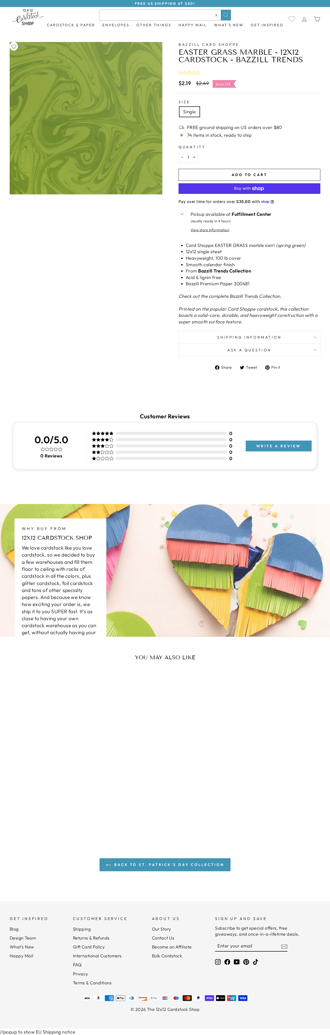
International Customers (97, 956)
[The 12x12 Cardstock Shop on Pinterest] (246, 962)
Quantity (192, 147)
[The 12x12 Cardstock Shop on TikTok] (255, 962)
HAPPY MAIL (193, 25)
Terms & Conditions (92, 983)
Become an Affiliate (172, 947)
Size (184, 102)
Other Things (153, 25)
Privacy (80, 974)
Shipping (82, 929)
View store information (210, 230)
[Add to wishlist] (14, 46)
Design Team (23, 938)
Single (189, 112)
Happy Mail (21, 956)
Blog (14, 929)
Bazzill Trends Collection (255, 296)
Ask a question (249, 350)
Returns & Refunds (91, 938)
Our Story (161, 929)
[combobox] (165, 15)
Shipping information (249, 337)
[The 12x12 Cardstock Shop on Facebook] (227, 962)
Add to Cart (52, 799)
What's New (229, 25)
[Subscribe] (284, 946)
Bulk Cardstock (167, 956)
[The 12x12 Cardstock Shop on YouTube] (237, 962)
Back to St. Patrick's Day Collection (168, 864)
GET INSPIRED (267, 25)
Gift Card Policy (89, 947)
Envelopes (115, 25)
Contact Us (163, 938)
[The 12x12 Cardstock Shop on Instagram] (218, 962)
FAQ (77, 964)
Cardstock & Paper (71, 25)
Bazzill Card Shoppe (209, 44)
